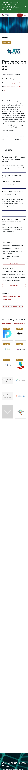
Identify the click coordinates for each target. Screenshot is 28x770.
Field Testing (7, 299)
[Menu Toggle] (24, 15)
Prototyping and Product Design (13, 306)
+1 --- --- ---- (8, 91)
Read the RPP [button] (7, 9)
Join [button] (20, 15)
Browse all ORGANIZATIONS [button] (12, 323)
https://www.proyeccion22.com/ (14, 83)
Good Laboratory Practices (11, 296)
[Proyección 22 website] (14, 51)
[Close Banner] (25, 6)
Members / (5, 37)
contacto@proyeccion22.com (13, 87)
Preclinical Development (10, 303)
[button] (14, 263)
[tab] (8, 74)
